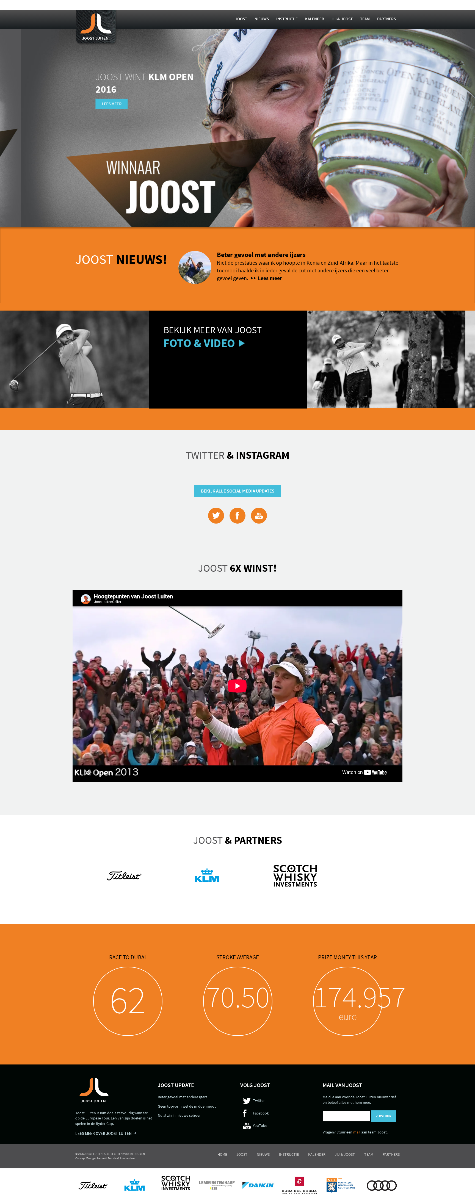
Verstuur (383, 1116)
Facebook (261, 1113)
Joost (241, 18)
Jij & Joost (342, 18)
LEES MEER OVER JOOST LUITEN (103, 1133)
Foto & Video (55, 342)
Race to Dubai (127, 957)
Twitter (237, 455)
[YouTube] (259, 516)
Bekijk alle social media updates (237, 491)
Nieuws (262, 18)
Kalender (314, 18)
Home (222, 1154)
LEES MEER (90, 104)
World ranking (347, 957)
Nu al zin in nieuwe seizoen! (180, 1115)
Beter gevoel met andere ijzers (261, 254)
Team (365, 18)
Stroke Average (237, 957)
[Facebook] (237, 516)
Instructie (287, 18)
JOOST (121, 259)
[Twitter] (216, 516)
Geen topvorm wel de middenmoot (187, 1106)
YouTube (260, 1125)
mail (356, 1132)
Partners (386, 18)
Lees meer (270, 278)
